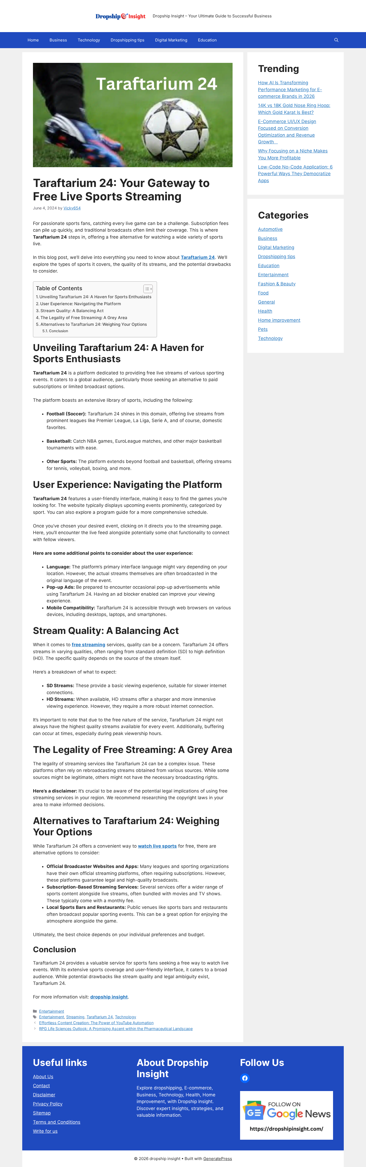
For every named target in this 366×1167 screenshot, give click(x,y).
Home (33, 40)
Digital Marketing (171, 40)
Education (207, 40)
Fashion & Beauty (277, 283)
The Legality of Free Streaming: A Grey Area (83, 317)
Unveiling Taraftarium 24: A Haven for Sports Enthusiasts (95, 296)
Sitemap (42, 1113)
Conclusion (58, 331)
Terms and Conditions (56, 1122)
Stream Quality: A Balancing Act (72, 310)
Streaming (75, 1017)
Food (263, 293)
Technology (89, 40)
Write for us (45, 1131)
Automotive (270, 229)
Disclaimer (44, 1094)
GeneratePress (217, 1158)
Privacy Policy (47, 1104)
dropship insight (109, 997)
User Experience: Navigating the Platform (80, 303)
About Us (43, 1076)
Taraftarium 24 (100, 1017)
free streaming (88, 644)
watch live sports (157, 846)
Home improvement (279, 320)
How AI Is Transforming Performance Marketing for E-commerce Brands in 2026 (290, 89)
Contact (41, 1085)
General (266, 302)
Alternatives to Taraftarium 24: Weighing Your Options (93, 324)
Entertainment (51, 1011)
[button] (336, 40)
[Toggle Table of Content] (145, 288)
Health (265, 311)
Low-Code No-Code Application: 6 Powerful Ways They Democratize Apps (295, 173)
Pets (263, 329)
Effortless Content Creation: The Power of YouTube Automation (96, 1022)
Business (58, 40)
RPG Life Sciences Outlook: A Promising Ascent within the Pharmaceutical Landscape (116, 1028)
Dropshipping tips (127, 40)
